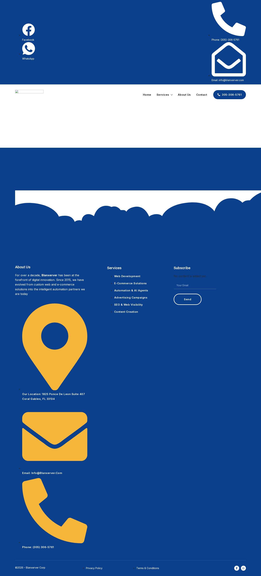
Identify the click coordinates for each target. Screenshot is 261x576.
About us (184, 94)
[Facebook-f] (236, 568)
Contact (201, 94)
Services (163, 94)
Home (147, 94)
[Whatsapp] (243, 568)
